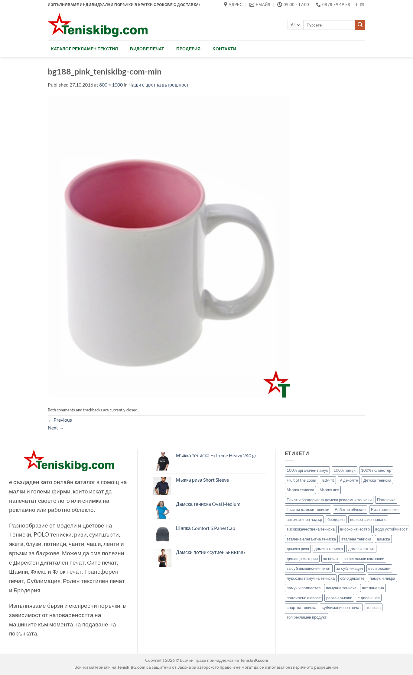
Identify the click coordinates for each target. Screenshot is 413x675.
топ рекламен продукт (307, 617)
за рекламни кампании (364, 558)
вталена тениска (356, 539)
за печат (330, 558)
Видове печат (147, 48)
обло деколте (352, 578)
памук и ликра (382, 578)
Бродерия (188, 48)
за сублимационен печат (309, 568)
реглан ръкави (339, 597)
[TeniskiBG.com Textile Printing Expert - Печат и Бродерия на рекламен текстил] (98, 25)
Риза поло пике (384, 509)
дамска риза (298, 548)
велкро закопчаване (368, 519)
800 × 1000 (111, 84)
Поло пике (386, 499)
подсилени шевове (304, 597)
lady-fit (328, 480)
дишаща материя (302, 558)
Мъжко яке (329, 489)
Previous (60, 420)
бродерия (336, 519)
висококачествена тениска (311, 529)
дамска (383, 539)
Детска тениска (377, 480)
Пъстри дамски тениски (308, 509)
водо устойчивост (391, 529)
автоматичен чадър (304, 519)
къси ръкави (379, 568)
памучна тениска (341, 587)
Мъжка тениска (300, 489)
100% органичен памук (307, 470)
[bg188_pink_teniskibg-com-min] (169, 246)
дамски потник (361, 548)
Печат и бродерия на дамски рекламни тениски (329, 499)
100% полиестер (376, 470)
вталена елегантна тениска (311, 539)
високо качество (355, 529)
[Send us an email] (362, 5)
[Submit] (360, 25)
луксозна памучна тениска (311, 578)
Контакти (224, 48)
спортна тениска (301, 607)
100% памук (344, 470)
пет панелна (373, 587)
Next (56, 427)
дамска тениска (328, 548)
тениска (373, 607)
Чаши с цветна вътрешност (158, 84)
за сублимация (349, 568)
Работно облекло (350, 509)
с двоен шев (369, 597)
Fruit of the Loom (301, 480)
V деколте (349, 480)
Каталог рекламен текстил (84, 48)
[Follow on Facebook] (356, 5)
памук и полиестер (303, 587)
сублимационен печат (341, 607)
